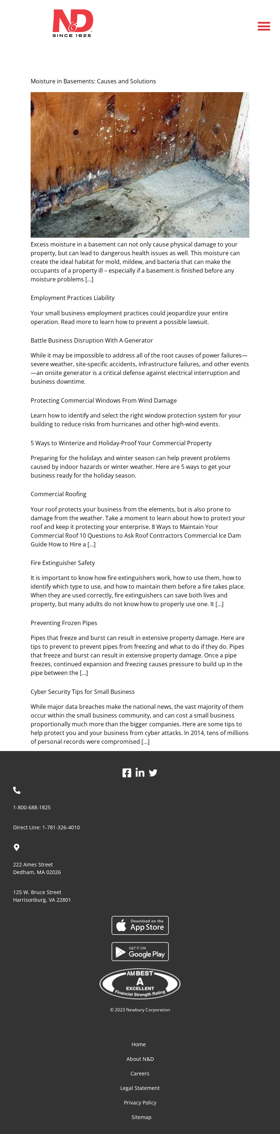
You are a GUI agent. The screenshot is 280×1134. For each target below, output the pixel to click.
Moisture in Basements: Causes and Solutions (93, 81)
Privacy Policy (140, 1102)
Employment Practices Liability (72, 298)
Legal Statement (140, 1087)
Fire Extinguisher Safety (63, 563)
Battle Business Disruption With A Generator (92, 340)
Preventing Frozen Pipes (64, 623)
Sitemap (142, 1117)
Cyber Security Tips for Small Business (83, 692)
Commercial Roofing (58, 494)
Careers (140, 1073)
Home (139, 1044)
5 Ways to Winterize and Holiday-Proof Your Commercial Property (121, 443)
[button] (263, 26)
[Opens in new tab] (127, 772)
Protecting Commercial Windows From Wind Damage (104, 400)
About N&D (140, 1058)
